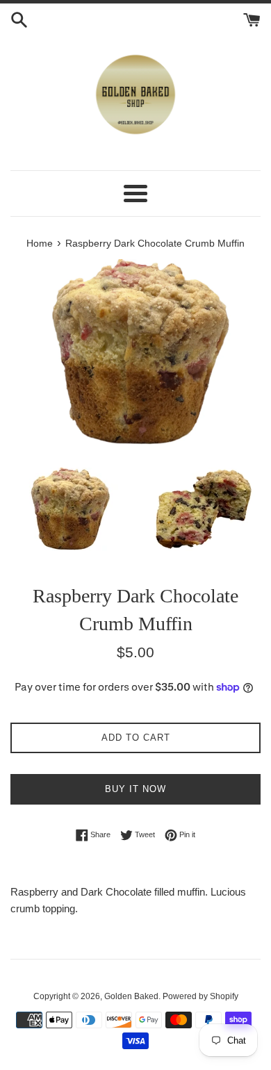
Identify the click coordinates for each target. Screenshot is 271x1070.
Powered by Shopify (200, 996)
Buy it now (135, 789)
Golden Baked (131, 996)
